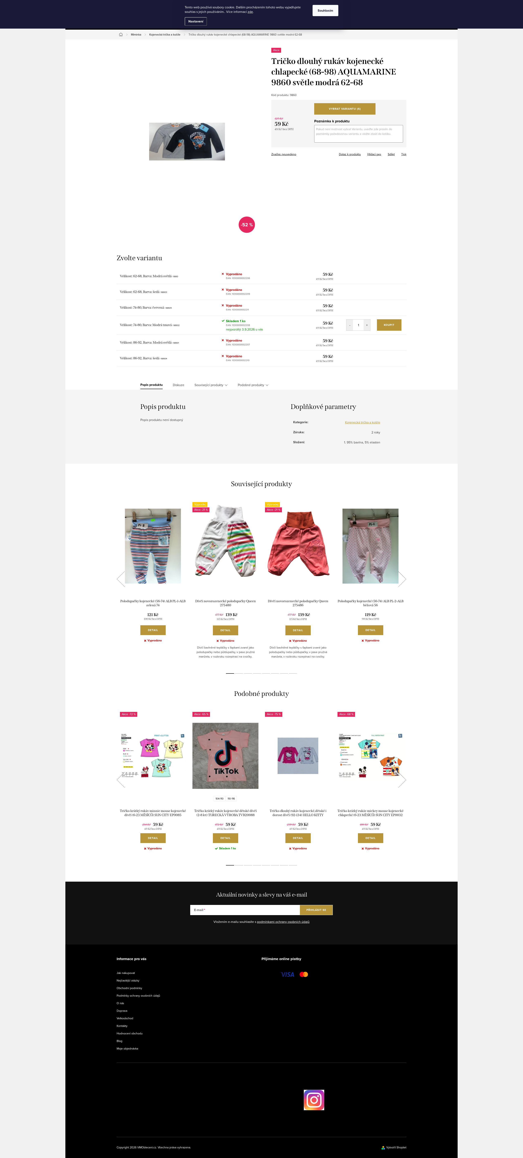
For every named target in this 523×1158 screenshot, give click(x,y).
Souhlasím (325, 10)
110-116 (231, 798)
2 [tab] (239, 673)
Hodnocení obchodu (130, 1033)
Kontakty (122, 1026)
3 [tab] (248, 673)
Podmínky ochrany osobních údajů (138, 996)
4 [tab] (257, 673)
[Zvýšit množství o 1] (367, 325)
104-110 (220, 798)
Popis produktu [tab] (151, 385)
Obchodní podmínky (129, 988)
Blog (119, 1041)
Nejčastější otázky (128, 980)
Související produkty (208, 385)
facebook (292, 1100)
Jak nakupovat (126, 973)
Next (402, 579)
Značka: (283, 154)
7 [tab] (284, 673)
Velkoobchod (125, 1018)
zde (250, 11)
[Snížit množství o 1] (349, 325)
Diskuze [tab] (178, 385)
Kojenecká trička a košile (362, 422)
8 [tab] (293, 673)
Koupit (389, 325)
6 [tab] (275, 673)
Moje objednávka (127, 1048)
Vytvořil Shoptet (396, 1147)
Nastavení (195, 21)
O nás (120, 1003)
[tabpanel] (153, 583)
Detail (153, 630)
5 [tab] (266, 673)
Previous (121, 579)
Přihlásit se (316, 910)
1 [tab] (230, 673)
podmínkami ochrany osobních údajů (283, 921)
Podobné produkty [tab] (251, 385)
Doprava (122, 1011)
